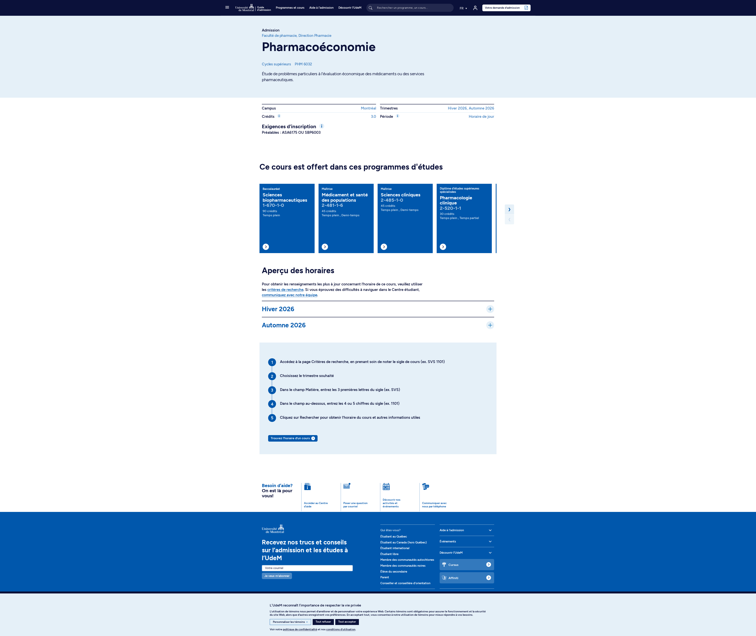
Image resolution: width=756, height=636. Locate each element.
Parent (384, 577)
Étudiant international (395, 548)
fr (462, 8)
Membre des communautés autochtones (407, 560)
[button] (227, 8)
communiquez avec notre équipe (289, 295)
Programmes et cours (290, 7)
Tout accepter (347, 621)
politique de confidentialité (300, 629)
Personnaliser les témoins (290, 622)
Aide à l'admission (321, 7)
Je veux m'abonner (276, 576)
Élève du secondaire (393, 571)
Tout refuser (323, 621)
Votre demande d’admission (502, 7)
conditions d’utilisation (340, 629)
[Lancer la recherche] (370, 8)
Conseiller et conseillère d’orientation (405, 583)
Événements (448, 541)
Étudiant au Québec (393, 536)
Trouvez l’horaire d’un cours (290, 438)
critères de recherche (285, 289)
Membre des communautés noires (402, 565)
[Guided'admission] (319, 528)
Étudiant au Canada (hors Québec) (403, 542)
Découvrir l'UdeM (349, 7)
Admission (271, 30)
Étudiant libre (389, 554)
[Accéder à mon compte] (475, 8)
